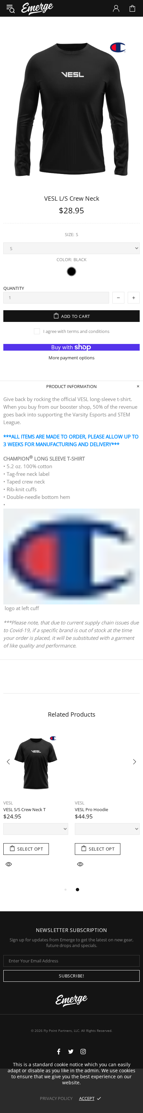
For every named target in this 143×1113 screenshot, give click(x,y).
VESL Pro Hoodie (91, 809)
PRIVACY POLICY (56, 1098)
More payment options (71, 358)
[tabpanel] (36, 808)
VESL (8, 803)
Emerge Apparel (37, 8)
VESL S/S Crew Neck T (24, 809)
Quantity (13, 288)
